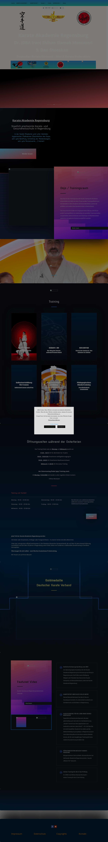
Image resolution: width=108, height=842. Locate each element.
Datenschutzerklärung (54, 420)
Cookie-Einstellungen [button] (49, 426)
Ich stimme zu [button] (61, 426)
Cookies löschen (54, 424)
